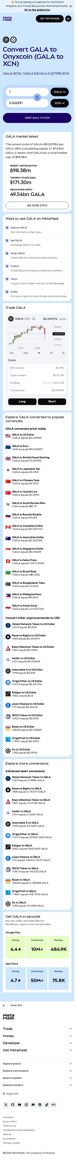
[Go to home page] (4, 1005)
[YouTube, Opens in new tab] (19, 1105)
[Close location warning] (71, 6)
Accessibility (9, 1139)
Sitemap (7, 1134)
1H (39, 353)
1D (63, 353)
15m (12, 353)
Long (22, 401)
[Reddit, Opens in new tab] (40, 1105)
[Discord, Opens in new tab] (33, 1105)
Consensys (8, 1117)
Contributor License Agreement (19, 1130)
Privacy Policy (10, 1121)
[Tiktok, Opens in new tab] (47, 1105)
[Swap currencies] (37, 97)
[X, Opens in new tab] (6, 1105)
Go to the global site (37, 10)
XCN (58, 103)
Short (52, 401)
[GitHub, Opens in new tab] (13, 1105)
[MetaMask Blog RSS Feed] (53, 1105)
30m (25, 353)
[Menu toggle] (68, 19)
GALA (58, 92)
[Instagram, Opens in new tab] (26, 1105)
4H (51, 353)
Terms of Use (9, 1126)
